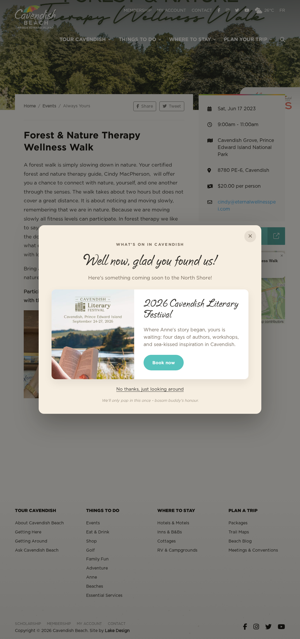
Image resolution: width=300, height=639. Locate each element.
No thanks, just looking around (150, 389)
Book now (163, 362)
